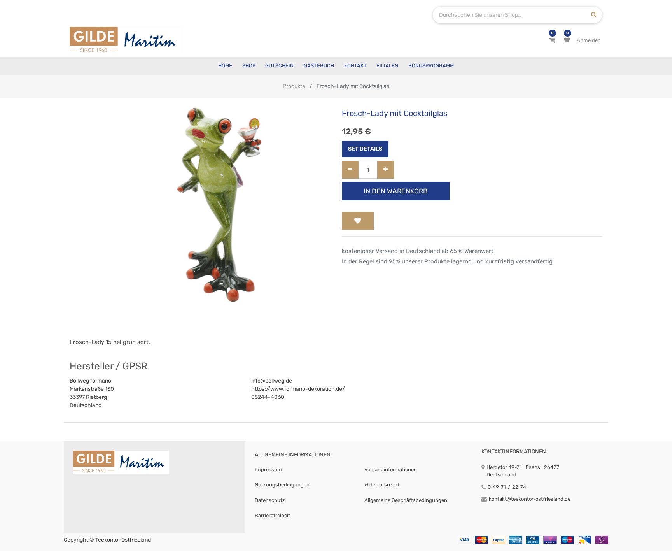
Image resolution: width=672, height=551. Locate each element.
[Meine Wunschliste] (567, 40)
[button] (358, 221)
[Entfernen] (350, 170)
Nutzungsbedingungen (282, 485)
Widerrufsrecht (381, 485)
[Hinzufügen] (385, 170)
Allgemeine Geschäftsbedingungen (405, 500)
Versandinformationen (390, 469)
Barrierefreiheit (272, 515)
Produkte (294, 86)
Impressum (268, 469)
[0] (552, 40)
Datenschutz (270, 500)
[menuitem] (225, 66)
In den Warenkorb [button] (396, 191)
